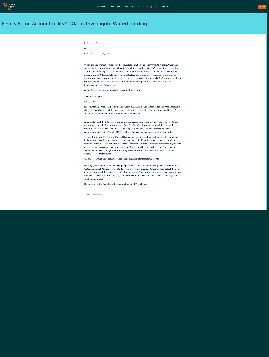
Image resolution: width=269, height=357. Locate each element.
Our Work (100, 7)
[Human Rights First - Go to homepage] (9, 6)
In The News (165, 7)
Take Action (115, 7)
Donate (262, 7)
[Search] (253, 6)
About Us (129, 7)
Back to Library (94, 195)
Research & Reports (147, 7)
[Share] (149, 23)
